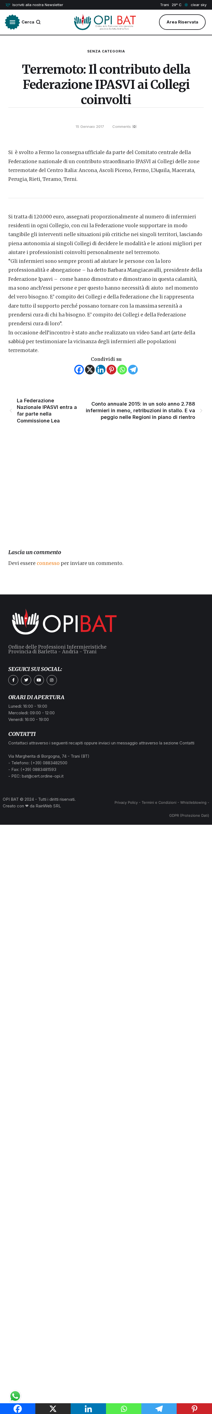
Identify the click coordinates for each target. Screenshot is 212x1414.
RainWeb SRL (48, 805)
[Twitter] (26, 680)
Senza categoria (106, 51)
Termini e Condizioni (159, 802)
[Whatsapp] (122, 369)
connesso (48, 563)
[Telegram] (133, 369)
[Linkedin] (100, 369)
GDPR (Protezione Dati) (189, 815)
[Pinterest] (111, 369)
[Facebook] (79, 369)
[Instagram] (52, 680)
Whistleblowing (193, 802)
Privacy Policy (126, 802)
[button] (34, 4)
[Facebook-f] (13, 680)
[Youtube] (39, 680)
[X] (90, 369)
